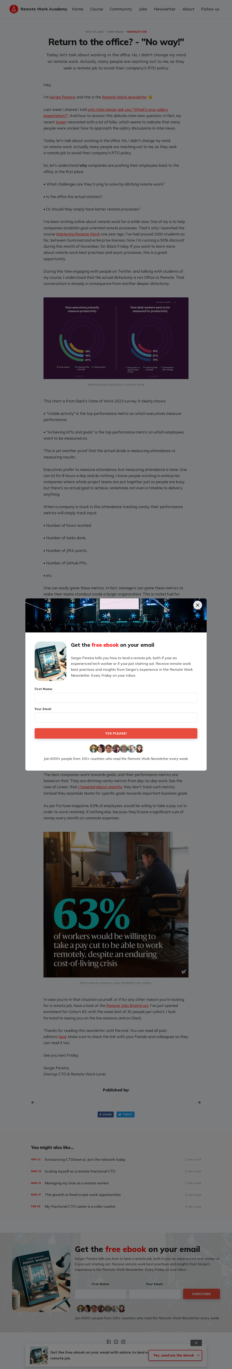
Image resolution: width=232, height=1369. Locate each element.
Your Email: (43, 709)
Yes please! (116, 733)
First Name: (44, 689)
